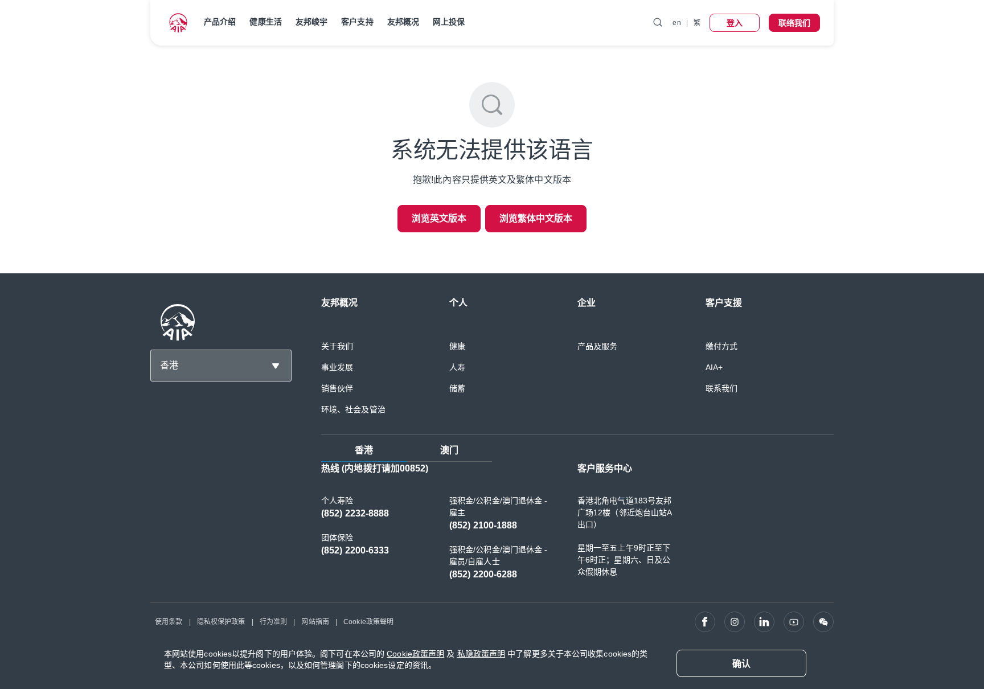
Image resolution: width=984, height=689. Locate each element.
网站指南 (315, 622)
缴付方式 (721, 346)
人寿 (457, 367)
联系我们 (721, 388)
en (676, 23)
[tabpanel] (577, 527)
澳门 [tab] (449, 450)
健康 (457, 346)
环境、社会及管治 (353, 409)
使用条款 (168, 622)
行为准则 (273, 622)
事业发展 (337, 367)
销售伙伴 (337, 388)
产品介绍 (220, 21)
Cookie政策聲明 (368, 622)
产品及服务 (597, 346)
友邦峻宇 (311, 21)
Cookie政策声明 (415, 653)
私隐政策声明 (481, 653)
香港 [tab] (364, 450)
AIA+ (714, 367)
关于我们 (337, 346)
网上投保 (449, 21)
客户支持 (357, 21)
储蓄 (457, 388)
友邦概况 (403, 21)
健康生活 (265, 21)
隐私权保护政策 (221, 622)
